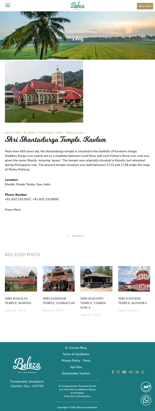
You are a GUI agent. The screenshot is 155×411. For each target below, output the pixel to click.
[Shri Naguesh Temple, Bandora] (134, 279)
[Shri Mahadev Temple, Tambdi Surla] (96, 279)
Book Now (145, 6)
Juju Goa (76, 367)
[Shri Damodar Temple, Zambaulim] (59, 279)
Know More (13, 210)
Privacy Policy (70, 361)
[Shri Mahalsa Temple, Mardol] (21, 279)
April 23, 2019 (13, 132)
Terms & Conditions (76, 354)
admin (31, 132)
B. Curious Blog (76, 348)
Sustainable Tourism (76, 373)
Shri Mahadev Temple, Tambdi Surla (93, 302)
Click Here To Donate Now (77, 396)
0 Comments (45, 132)
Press (87, 361)
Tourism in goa (74, 132)
